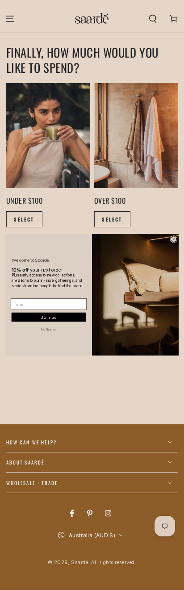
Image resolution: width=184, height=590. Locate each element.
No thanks (48, 329)
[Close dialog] (173, 239)
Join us (48, 317)
